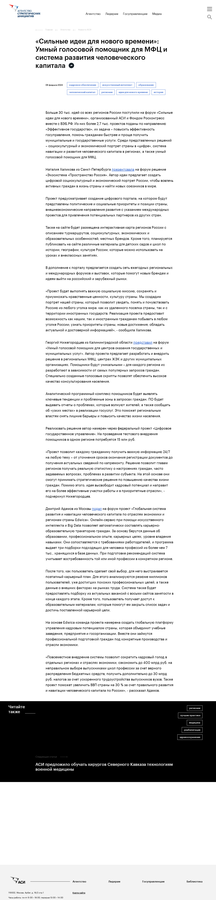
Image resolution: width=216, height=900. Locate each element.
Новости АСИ (84, 29)
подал (97, 508)
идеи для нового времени (133, 92)
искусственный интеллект (117, 85)
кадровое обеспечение (82, 85)
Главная (49, 29)
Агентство (79, 881)
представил (142, 342)
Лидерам (114, 881)
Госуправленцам (153, 881)
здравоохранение (190, 737)
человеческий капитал (82, 92)
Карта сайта (79, 893)
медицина (194, 722)
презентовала (123, 168)
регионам (107, 92)
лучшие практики (190, 715)
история (158, 92)
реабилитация (192, 730)
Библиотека (194, 881)
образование (146, 85)
